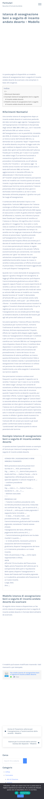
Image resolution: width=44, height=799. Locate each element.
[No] (20, 795)
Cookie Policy (25, 793)
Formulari (7, 3)
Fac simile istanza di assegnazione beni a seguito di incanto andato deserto (24, 673)
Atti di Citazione (12, 779)
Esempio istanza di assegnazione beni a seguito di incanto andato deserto (22, 98)
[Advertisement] (22, 50)
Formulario (9, 775)
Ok (16, 793)
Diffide (7, 772)
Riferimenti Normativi (12, 94)
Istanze (9, 783)
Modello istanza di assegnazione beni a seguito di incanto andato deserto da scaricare (21, 103)
